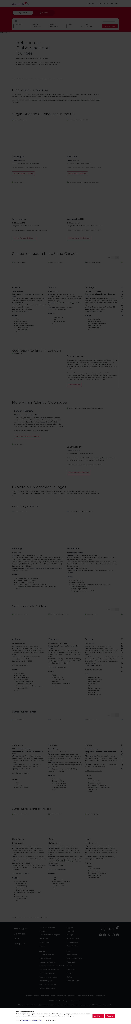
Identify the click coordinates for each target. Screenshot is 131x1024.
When (70, 24)
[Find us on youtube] (113, 935)
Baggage (70, 935)
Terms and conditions (32, 995)
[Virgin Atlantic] (29, 3)
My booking (103, 3)
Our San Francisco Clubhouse (24, 238)
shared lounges (82, 100)
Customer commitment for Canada (51, 966)
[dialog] (65, 1016)
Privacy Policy (37, 1020)
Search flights (110, 26)
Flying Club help (72, 946)
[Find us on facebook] (104, 935)
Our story (42, 931)
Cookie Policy (25, 1020)
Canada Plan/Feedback (47, 962)
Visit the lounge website (20, 311)
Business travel (72, 954)
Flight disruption (73, 942)
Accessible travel (73, 938)
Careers (42, 946)
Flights (24, 12)
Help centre (71, 931)
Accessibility (72, 995)
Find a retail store (73, 981)
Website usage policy (47, 988)
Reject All (110, 1016)
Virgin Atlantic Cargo (74, 958)
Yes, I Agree (98, 1016)
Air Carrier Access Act (47, 973)
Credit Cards (71, 969)
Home (13, 78)
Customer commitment (47, 984)
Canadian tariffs (45, 958)
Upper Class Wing (47, 422)
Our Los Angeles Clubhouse (23, 173)
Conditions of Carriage (48, 995)
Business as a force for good (49, 935)
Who (87, 24)
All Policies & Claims (46, 954)
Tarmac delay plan (46, 981)
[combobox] (21, 26)
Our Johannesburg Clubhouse (78, 472)
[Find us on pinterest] (117, 935)
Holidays (45, 12)
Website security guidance (48, 977)
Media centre (44, 938)
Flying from (18, 24)
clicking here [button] (70, 1016)
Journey (52, 24)
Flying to (35, 24)
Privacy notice (61, 995)
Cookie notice (100, 995)
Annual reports (44, 942)
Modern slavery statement (86, 995)
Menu (115, 3)
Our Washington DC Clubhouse (79, 238)
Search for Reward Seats (25, 20)
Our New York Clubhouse (77, 173)
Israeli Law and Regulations (49, 969)
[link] (24, 928)
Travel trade (71, 962)
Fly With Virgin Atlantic (23, 78)
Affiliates (70, 966)
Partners (70, 973)
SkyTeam (70, 977)
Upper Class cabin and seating (39, 78)
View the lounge (74, 384)
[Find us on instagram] (100, 935)
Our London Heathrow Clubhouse (27, 436)
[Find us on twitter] (109, 935)
